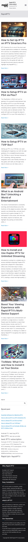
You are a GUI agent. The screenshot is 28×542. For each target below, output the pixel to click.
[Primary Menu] (25, 5)
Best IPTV (5, 436)
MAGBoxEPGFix (5, 451)
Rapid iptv (6, 456)
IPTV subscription (16, 446)
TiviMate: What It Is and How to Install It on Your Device (12, 364)
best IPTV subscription (11, 439)
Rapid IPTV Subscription (18, 537)
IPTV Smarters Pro (16, 444)
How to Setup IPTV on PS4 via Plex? (11, 420)
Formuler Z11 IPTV (6, 442)
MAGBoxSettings (13, 451)
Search (3, 399)
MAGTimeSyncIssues (17, 453)
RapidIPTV (15, 456)
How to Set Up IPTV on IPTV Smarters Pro (13, 417)
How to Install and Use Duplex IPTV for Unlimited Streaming (13, 253)
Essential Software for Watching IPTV (12, 415)
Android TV (5, 433)
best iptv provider (15, 436)
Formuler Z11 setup (18, 442)
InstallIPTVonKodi (5, 444)
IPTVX (24, 446)
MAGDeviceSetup (6, 453)
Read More (4, 68)
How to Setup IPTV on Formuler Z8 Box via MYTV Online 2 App (13, 427)
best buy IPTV (14, 433)
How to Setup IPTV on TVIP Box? (10, 423)
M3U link (4, 449)
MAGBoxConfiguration (13, 449)
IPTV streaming (5, 446)
